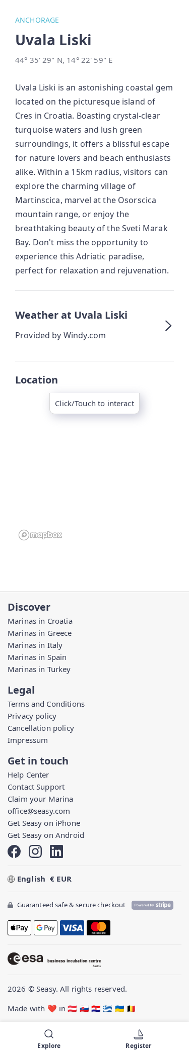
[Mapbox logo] (40, 535)
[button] (94, 325)
